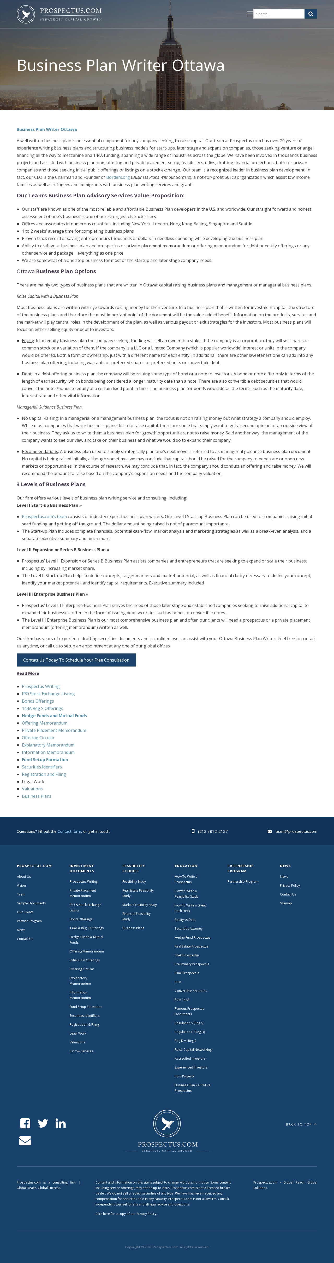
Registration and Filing (44, 774)
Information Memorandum (48, 752)
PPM (178, 982)
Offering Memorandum (44, 723)
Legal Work (78, 1033)
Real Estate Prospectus (191, 946)
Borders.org (118, 177)
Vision (21, 885)
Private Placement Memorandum (54, 730)
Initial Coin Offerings (85, 960)
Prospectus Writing (41, 686)
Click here (103, 1214)
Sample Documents (31, 903)
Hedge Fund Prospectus (192, 937)
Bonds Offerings (38, 701)
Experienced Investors (191, 1067)
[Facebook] (25, 1123)
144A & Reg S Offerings (87, 928)
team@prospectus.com (296, 831)
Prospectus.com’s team (44, 516)
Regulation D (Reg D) (190, 1032)
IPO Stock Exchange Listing (48, 694)
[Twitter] (42, 1123)
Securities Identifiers (42, 767)
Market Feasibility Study (139, 905)
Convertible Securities (191, 991)
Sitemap (286, 903)
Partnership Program (243, 881)
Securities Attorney (188, 928)
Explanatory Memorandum (48, 745)
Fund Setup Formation (86, 1006)
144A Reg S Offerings (42, 708)
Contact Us (25, 939)
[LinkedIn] (60, 1123)
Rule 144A (182, 999)
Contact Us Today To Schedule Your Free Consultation (76, 660)
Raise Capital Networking (193, 1049)
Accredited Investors (190, 1058)
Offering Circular (38, 737)
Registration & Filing (84, 1024)
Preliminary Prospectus (192, 964)
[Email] (25, 1140)
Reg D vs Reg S (185, 1040)
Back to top (299, 1124)
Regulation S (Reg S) (189, 1023)
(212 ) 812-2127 (213, 831)
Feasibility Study (134, 881)
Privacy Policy (290, 885)
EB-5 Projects (184, 1076)
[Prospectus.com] (59, 15)
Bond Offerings (81, 919)
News (21, 930)
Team (21, 894)
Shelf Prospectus (187, 955)
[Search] (311, 14)
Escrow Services (81, 1051)
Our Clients (25, 912)
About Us (24, 876)
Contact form (69, 831)
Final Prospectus (187, 973)
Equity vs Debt (185, 919)
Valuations (32, 789)
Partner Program (29, 921)
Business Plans (36, 796)
